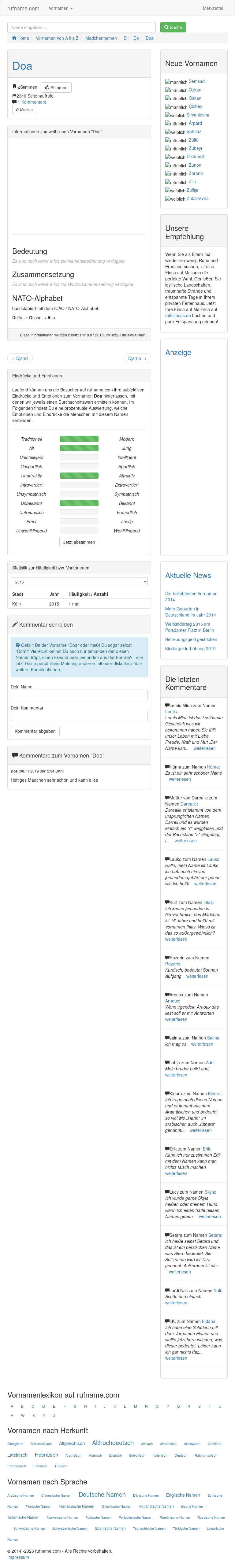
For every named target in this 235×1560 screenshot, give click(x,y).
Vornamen (59, 8)
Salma (213, 1038)
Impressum (18, 1557)
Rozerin (172, 964)
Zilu (192, 181)
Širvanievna (198, 115)
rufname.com (23, 8)
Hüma (213, 767)
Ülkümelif (195, 156)
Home (22, 38)
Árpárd (195, 123)
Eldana (208, 1321)
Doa (22, 65)
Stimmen (58, 87)
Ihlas (208, 902)
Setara (214, 1235)
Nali (217, 1290)
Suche (175, 27)
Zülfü (194, 140)
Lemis (171, 711)
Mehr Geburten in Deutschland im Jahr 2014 (190, 612)
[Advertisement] (79, 185)
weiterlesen (205, 748)
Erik (206, 1149)
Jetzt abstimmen (79, 542)
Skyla (210, 1192)
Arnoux (172, 1001)
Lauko (213, 859)
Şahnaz (194, 131)
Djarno (137, 358)
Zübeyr (196, 148)
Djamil (20, 358)
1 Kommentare (32, 102)
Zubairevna (198, 198)
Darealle (189, 804)
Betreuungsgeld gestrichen (191, 639)
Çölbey (195, 106)
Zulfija (192, 190)
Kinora (214, 1093)
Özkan (195, 90)
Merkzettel (213, 8)
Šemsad (197, 81)
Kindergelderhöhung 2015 (190, 648)
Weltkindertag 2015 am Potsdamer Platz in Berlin (189, 627)
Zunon (195, 165)
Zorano (196, 173)
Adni (210, 1062)
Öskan (195, 98)
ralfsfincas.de (178, 315)
